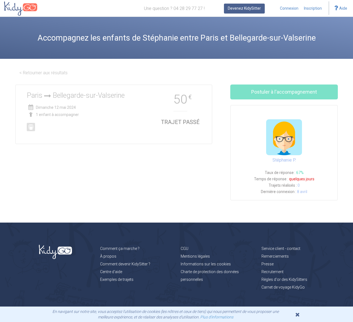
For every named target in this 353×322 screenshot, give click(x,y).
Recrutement (272, 272)
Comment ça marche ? (120, 248)
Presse (267, 264)
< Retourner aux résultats (43, 72)
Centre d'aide (111, 272)
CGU (184, 248)
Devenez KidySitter (244, 8)
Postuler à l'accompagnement (284, 92)
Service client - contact (280, 248)
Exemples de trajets (116, 279)
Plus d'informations (216, 317)
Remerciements (275, 256)
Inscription (313, 8)
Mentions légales (195, 256)
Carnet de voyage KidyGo (283, 287)
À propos (108, 256)
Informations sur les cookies (206, 264)
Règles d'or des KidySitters (284, 279)
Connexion (289, 8)
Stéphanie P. (284, 160)
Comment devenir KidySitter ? (125, 264)
